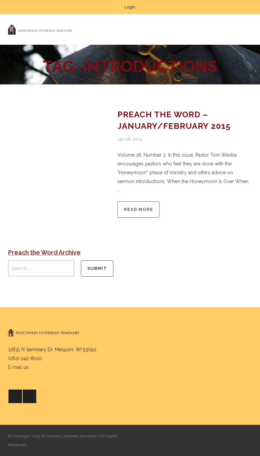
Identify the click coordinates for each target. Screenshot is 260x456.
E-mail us (18, 367)
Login (130, 7)
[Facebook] (15, 396)
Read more (138, 209)
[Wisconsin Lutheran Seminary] (40, 29)
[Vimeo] (29, 396)
